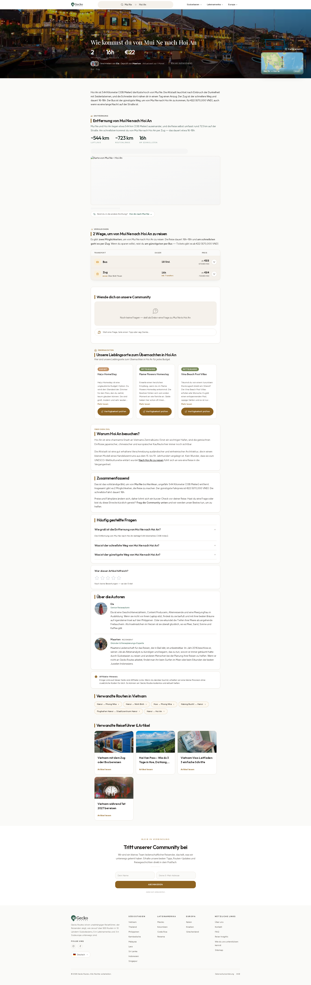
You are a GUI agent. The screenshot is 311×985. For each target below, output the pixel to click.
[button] (282, 60)
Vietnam (107, 34)
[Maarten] (96, 63)
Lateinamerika (214, 4)
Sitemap (219, 950)
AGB (238, 974)
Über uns (219, 922)
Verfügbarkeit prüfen (115, 411)
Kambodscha (135, 936)
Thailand (133, 927)
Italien (189, 922)
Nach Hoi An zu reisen (151, 460)
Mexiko (160, 922)
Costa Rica (162, 932)
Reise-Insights (221, 936)
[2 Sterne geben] (102, 577)
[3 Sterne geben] (107, 577)
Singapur (133, 961)
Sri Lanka (133, 951)
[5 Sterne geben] (118, 577)
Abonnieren (155, 884)
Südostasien (193, 4)
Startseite (95, 34)
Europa (231, 4)
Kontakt (218, 927)
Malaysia (133, 941)
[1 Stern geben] (96, 577)
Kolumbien (162, 927)
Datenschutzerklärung (224, 974)
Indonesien (134, 956)
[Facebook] (80, 946)
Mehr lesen (103, 404)
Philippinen (134, 932)
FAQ (217, 932)
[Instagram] (73, 946)
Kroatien (190, 927)
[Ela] (93, 63)
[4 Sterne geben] (113, 577)
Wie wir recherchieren (181, 63)
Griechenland (192, 932)
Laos (131, 946)
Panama (161, 936)
